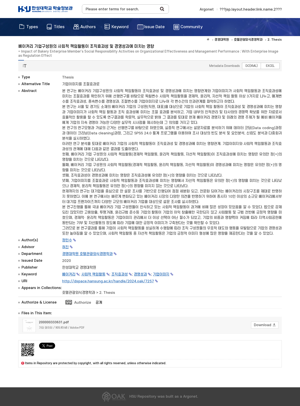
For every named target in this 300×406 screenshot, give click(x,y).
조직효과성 (119, 274)
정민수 (67, 240)
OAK (45, 9)
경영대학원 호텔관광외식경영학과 (87, 254)
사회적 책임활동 (93, 274)
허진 (65, 247)
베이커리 (68, 274)
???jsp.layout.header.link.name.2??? (251, 9)
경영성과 (140, 274)
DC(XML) (252, 66)
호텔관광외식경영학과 (78, 293)
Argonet (207, 9)
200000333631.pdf (54, 322)
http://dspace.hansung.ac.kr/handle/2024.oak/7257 (108, 281)
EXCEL (270, 66)
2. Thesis (107, 293)
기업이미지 (161, 274)
